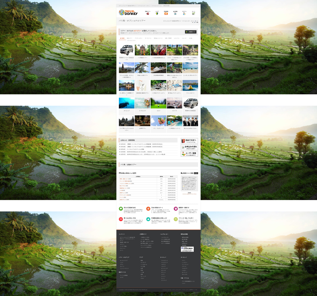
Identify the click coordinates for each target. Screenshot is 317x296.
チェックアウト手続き (146, 245)
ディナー (122, 197)
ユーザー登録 (123, 246)
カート (121, 250)
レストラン (176, 38)
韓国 (142, 260)
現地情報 (184, 245)
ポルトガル (184, 274)
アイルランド (164, 262)
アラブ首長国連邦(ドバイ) (188, 281)
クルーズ (184, 38)
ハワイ (121, 262)
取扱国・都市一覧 (124, 242)
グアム (121, 264)
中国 (142, 270)
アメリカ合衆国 (124, 275)
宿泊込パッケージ (158, 38)
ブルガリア (184, 268)
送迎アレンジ (123, 192)
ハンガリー (184, 262)
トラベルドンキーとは (156, 5)
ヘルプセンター (165, 237)
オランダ (163, 270)
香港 (142, 274)
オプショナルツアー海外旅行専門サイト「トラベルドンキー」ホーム (134, 5)
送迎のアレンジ (123, 199)
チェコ (163, 278)
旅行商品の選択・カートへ (147, 243)
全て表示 (122, 38)
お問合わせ (184, 243)
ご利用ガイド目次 (145, 237)
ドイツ (183, 260)
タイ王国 (143, 266)
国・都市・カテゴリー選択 (147, 241)
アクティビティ (138, 38)
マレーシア (143, 276)
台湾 (142, 268)
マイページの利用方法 (146, 247)
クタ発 (121, 190)
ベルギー (184, 270)
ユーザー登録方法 (145, 239)
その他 (190, 38)
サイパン (122, 266)
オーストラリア (124, 260)
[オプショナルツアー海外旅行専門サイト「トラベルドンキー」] (128, 12)
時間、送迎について (124, 178)
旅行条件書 (184, 239)
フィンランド (185, 264)
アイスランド (164, 260)
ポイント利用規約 (165, 243)
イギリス (163, 264)
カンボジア (143, 262)
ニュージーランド (124, 268)
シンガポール (144, 264)
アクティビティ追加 (124, 195)
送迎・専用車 (168, 38)
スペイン (163, 276)
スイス (163, 274)
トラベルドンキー (131, 40)
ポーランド (184, 272)
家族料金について (124, 188)
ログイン (122, 244)
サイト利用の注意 (165, 239)
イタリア (163, 266)
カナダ (121, 277)
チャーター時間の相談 (125, 181)
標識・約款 (184, 241)
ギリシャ (163, 272)
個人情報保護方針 (165, 241)
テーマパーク (148, 38)
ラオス (142, 278)
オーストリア (164, 268)
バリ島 (142, 272)
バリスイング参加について (126, 183)
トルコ (183, 283)
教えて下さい (123, 185)
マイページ (122, 248)
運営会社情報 (166, 5)
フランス (184, 266)
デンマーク (164, 280)
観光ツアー (129, 38)
